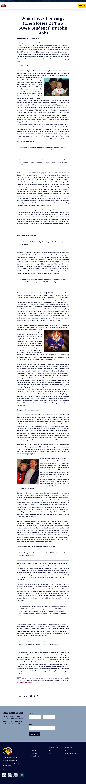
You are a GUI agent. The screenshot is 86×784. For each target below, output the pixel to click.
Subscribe (34, 734)
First (30, 720)
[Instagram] (11, 769)
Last (44, 720)
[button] (55, 5)
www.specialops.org (26, 682)
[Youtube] (14, 769)
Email (31, 724)
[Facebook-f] (3, 769)
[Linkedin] (6, 769)
